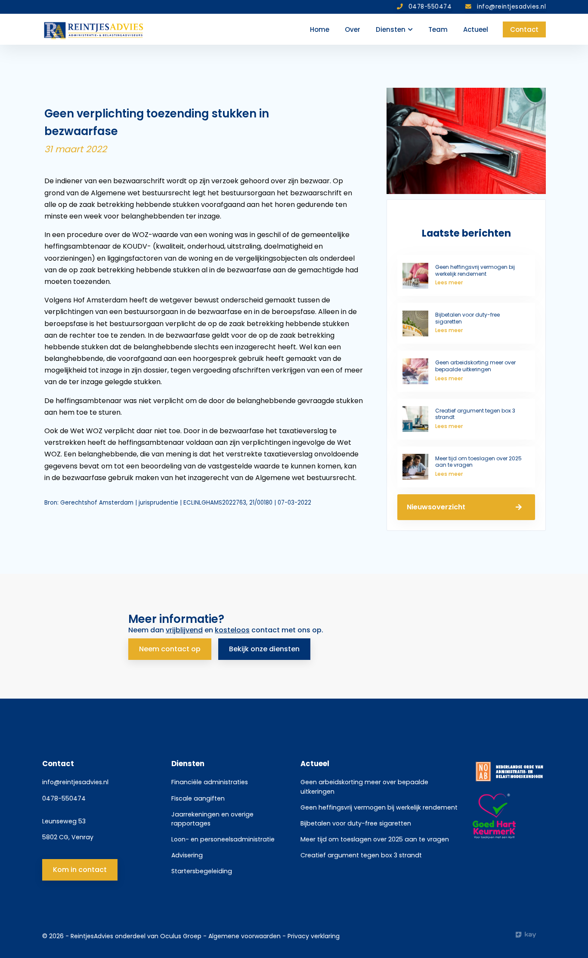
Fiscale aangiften (198, 798)
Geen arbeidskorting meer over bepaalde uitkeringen (364, 786)
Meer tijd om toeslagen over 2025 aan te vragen (374, 839)
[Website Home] (94, 29)
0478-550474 (64, 798)
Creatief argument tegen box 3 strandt (361, 855)
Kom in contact (80, 870)
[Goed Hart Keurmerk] (509, 816)
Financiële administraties (209, 782)
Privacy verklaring (314, 936)
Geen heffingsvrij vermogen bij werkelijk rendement (379, 807)
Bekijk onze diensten (264, 649)
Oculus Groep (180, 936)
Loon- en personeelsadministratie (223, 839)
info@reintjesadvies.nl (75, 782)
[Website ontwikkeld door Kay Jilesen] (531, 935)
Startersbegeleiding (201, 871)
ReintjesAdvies (92, 936)
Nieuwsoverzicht (436, 507)
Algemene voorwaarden (245, 936)
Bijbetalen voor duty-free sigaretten (355, 823)
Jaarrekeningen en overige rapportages (212, 819)
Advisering (187, 855)
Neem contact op (170, 649)
